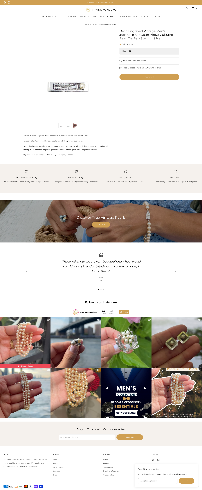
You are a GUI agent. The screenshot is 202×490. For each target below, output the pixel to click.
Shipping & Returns (111, 471)
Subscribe (187, 481)
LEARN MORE (101, 225)
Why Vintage (58, 467)
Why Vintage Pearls (103, 16)
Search (105, 459)
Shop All (56, 459)
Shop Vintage (49, 16)
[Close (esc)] (194, 467)
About (83, 16)
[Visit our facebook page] (5, 2)
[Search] (187, 8)
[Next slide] (109, 75)
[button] (98, 289)
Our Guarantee (127, 16)
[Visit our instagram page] (9, 2)
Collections (69, 16)
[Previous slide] (27, 75)
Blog (157, 16)
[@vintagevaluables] (75, 312)
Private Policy (108, 475)
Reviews (106, 463)
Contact (145, 16)
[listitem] (101, 2)
